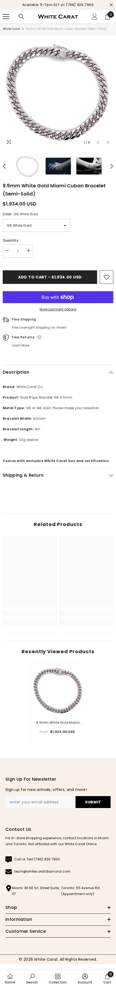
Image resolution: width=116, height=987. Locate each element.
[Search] (21, 16)
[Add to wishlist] (106, 277)
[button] (98, 142)
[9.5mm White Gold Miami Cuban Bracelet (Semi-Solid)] (58, 690)
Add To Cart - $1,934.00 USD (50, 277)
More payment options (58, 309)
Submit (93, 802)
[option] (58, 5)
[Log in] (95, 17)
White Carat (11, 29)
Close (111, 5)
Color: (20, 214)
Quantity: (11, 240)
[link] (29, 613)
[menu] (6, 16)
